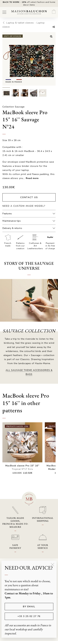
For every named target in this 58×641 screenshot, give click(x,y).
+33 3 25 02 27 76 (29, 616)
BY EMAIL (29, 606)
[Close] (52, 565)
